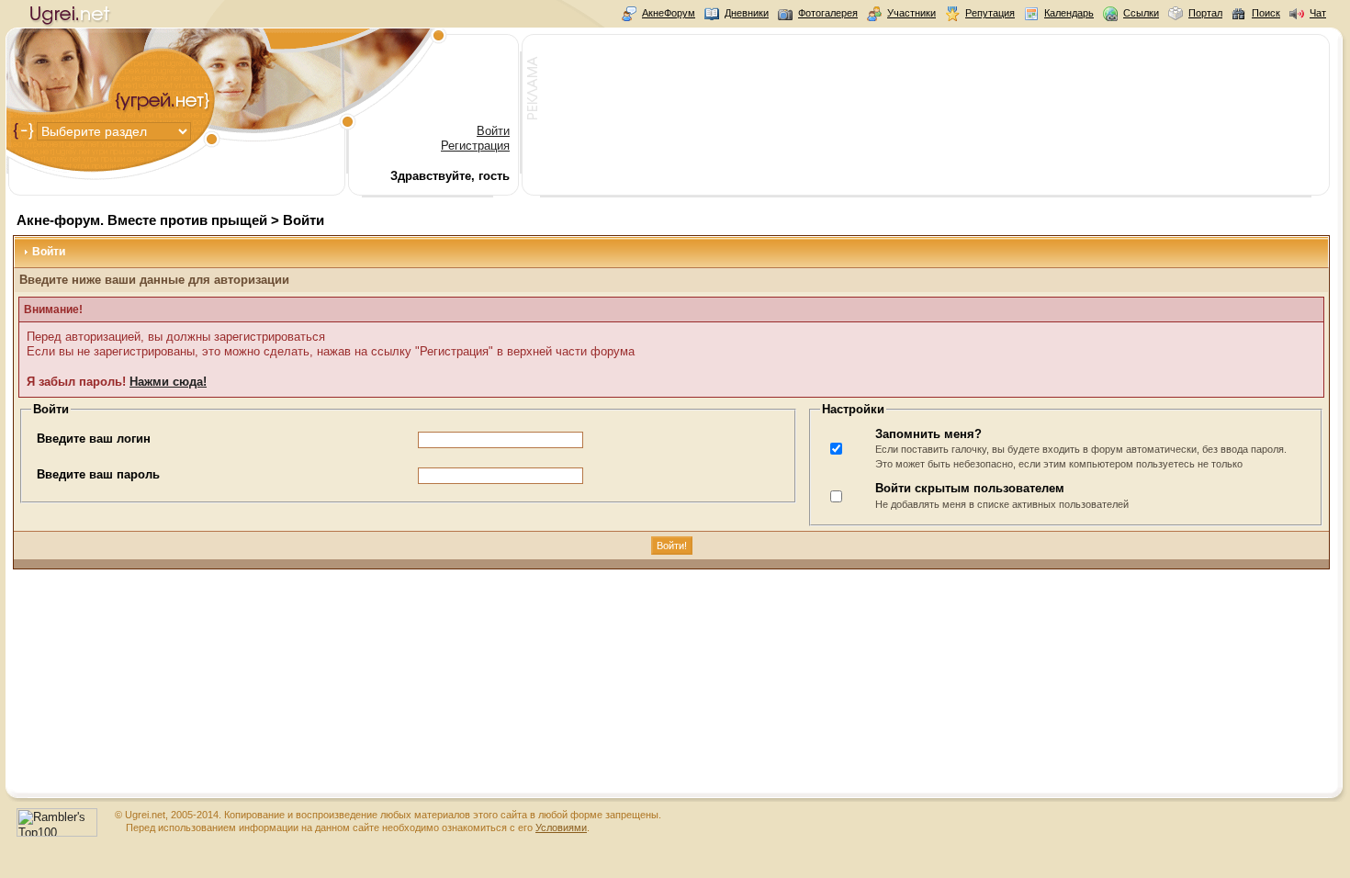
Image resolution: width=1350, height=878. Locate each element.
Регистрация (475, 145)
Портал (1205, 12)
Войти (493, 131)
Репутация (990, 12)
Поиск (1266, 12)
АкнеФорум (668, 12)
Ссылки (1141, 12)
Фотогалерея (828, 12)
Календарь (1069, 12)
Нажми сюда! (168, 381)
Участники (911, 12)
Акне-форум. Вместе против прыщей (142, 220)
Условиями (561, 827)
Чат (1318, 12)
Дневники (747, 12)
